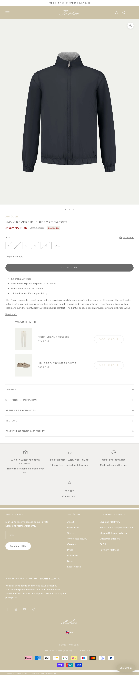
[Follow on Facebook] (7, 609)
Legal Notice (74, 566)
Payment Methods (109, 550)
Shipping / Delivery (110, 522)
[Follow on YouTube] (24, 609)
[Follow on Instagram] (16, 609)
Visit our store (69, 496)
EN (71, 632)
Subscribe (18, 545)
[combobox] (71, 633)
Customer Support (110, 538)
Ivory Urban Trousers (53, 337)
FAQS (103, 544)
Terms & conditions (16, 673)
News (70, 561)
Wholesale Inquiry (77, 538)
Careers (71, 544)
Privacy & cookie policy (45, 673)
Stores (70, 533)
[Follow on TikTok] (33, 609)
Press (70, 550)
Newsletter (73, 527)
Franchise (72, 555)
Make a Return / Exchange (114, 533)
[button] (126, 668)
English (85, 650)
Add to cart (70, 267)
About (70, 522)
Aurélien (11, 216)
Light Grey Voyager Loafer (57, 363)
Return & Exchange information (117, 527)
